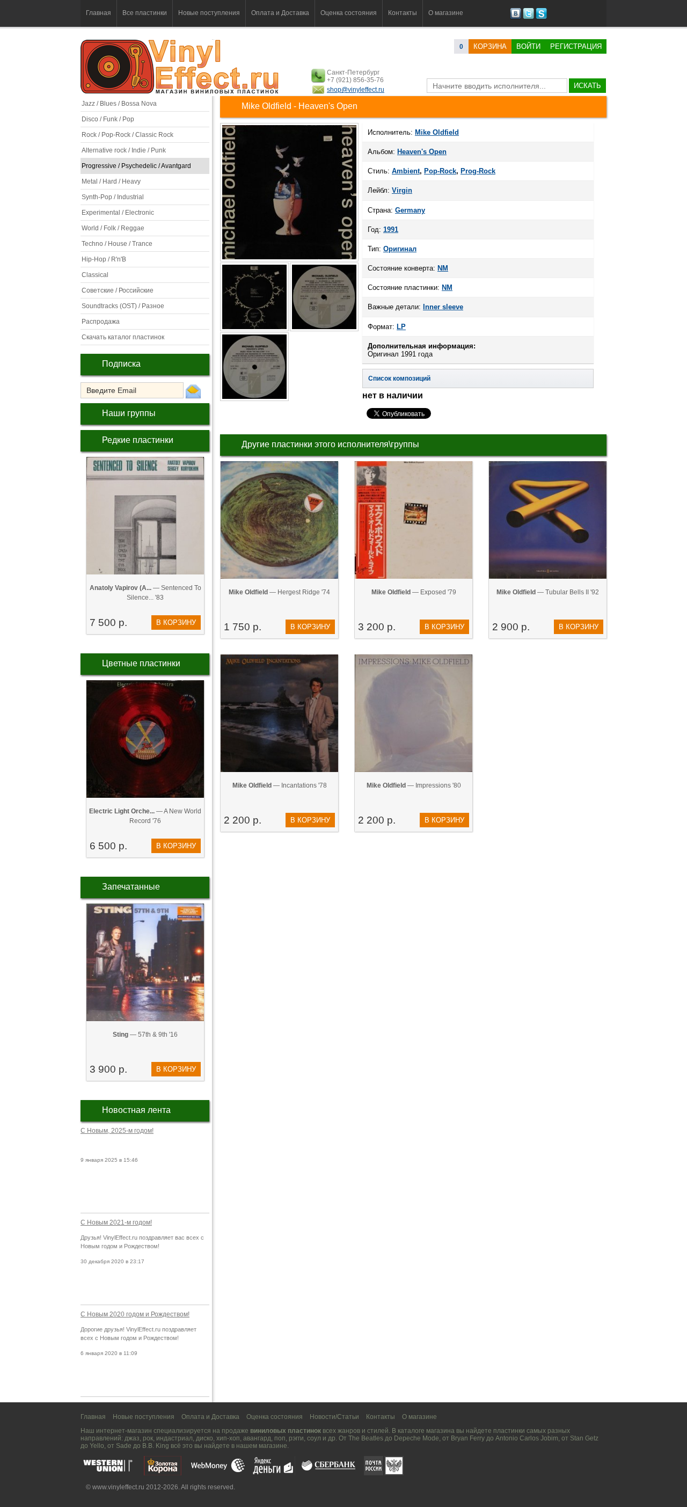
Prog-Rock (478, 171)
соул (314, 1438)
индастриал (174, 1438)
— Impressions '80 (414, 785)
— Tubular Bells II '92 (547, 592)
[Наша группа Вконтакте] (515, 17)
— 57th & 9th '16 (145, 1034)
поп (280, 1438)
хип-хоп (228, 1438)
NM (442, 268)
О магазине (445, 13)
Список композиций (399, 378)
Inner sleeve (443, 307)
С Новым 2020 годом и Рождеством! (135, 1314)
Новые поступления (209, 13)
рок (148, 1438)
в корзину (176, 622)
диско (204, 1438)
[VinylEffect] (541, 17)
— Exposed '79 (413, 592)
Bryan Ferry (468, 1438)
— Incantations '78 (279, 785)
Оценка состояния (348, 13)
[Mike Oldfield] (289, 260)
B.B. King (155, 1446)
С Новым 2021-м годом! (116, 1222)
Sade (123, 1446)
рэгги (296, 1438)
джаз (132, 1438)
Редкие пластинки (137, 440)
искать (587, 86)
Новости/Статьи (334, 1417)
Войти (528, 46)
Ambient (406, 171)
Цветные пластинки (141, 663)
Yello (97, 1446)
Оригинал (399, 249)
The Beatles (365, 1438)
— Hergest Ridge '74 (279, 592)
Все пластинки (144, 13)
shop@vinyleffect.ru (355, 89)
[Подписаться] (193, 391)
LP (401, 327)
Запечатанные (131, 886)
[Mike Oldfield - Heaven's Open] (255, 330)
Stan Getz (584, 1438)
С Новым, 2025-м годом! (117, 1130)
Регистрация (576, 46)
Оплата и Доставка (280, 13)
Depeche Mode (416, 1438)
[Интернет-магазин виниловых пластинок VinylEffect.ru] (181, 91)
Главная (98, 13)
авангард (257, 1438)
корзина (490, 46)
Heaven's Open (422, 152)
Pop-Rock (440, 171)
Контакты (402, 13)
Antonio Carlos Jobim (526, 1438)
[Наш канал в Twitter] (528, 17)
